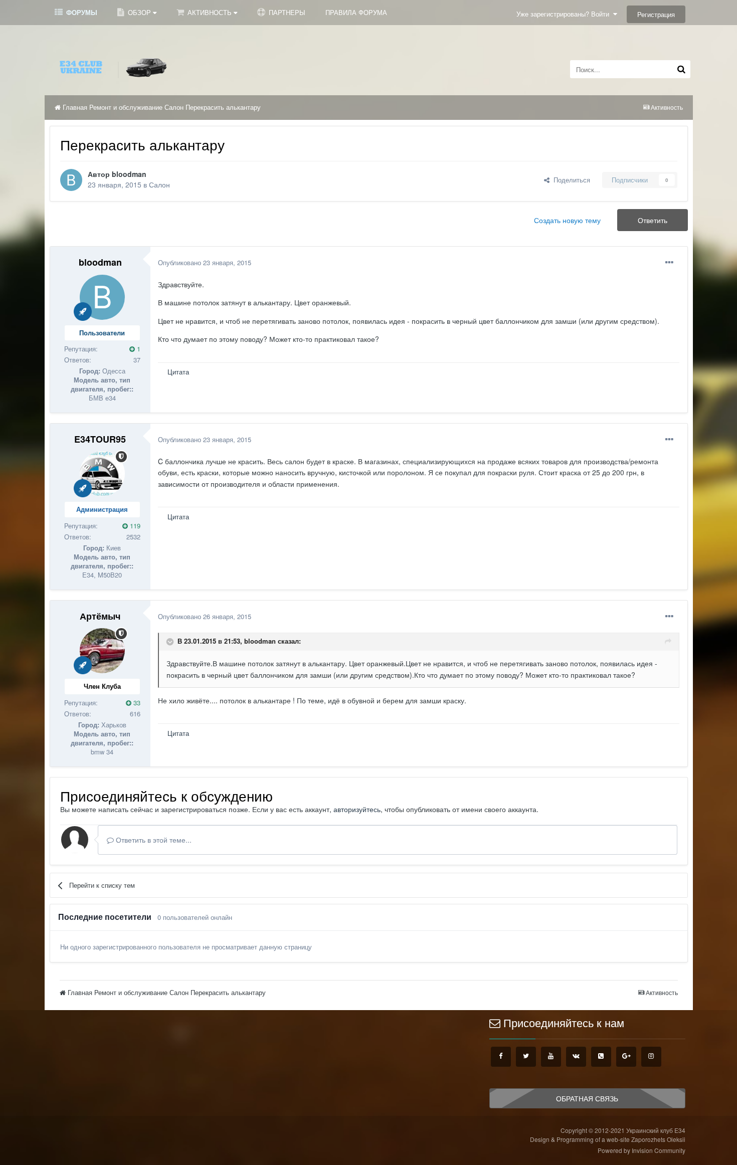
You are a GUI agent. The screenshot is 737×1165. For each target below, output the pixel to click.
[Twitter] (526, 1057)
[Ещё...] (669, 263)
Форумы (80, 12)
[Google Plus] (626, 1057)
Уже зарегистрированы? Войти (564, 14)
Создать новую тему (567, 220)
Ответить (652, 220)
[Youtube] (551, 1057)
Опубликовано (204, 262)
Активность (210, 12)
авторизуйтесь (357, 809)
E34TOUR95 (100, 439)
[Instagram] (651, 1057)
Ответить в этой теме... (153, 840)
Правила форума (356, 12)
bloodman (129, 174)
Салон (159, 184)
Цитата (178, 371)
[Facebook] (501, 1057)
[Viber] (601, 1057)
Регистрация (656, 14)
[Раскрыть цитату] (170, 642)
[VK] (576, 1057)
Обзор (139, 12)
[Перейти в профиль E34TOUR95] (102, 473)
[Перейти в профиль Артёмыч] (102, 650)
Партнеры (286, 12)
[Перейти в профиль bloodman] (71, 180)
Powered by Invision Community (641, 1150)
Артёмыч (100, 616)
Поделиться (569, 179)
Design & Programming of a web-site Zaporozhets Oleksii (607, 1139)
